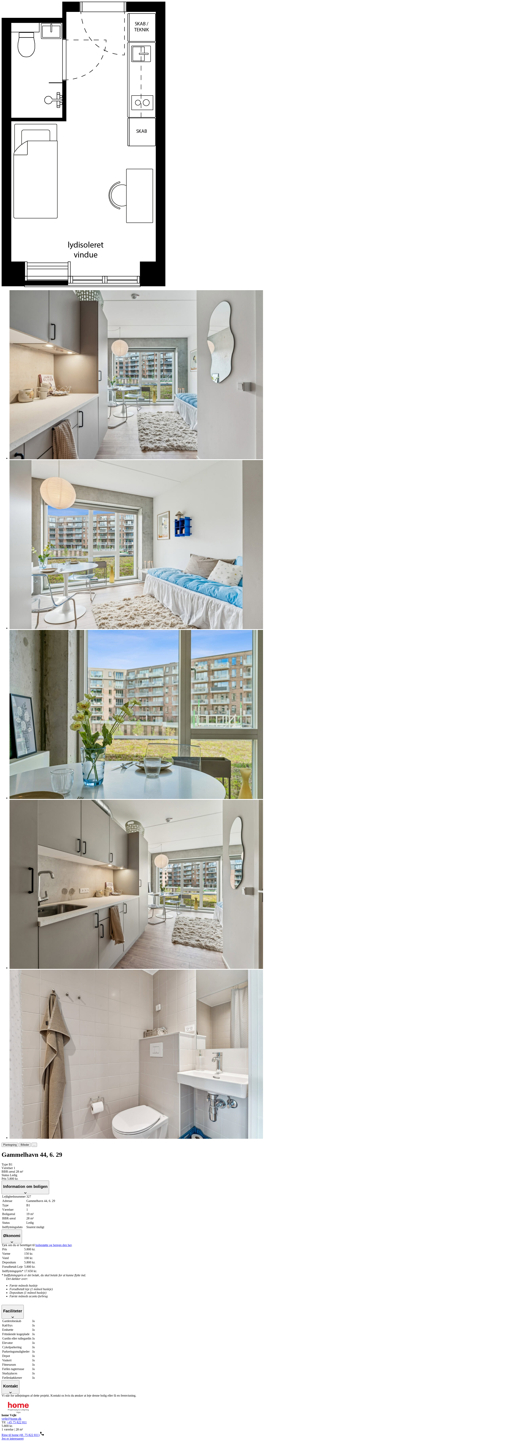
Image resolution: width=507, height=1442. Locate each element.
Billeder (25, 1144)
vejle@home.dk (11, 1418)
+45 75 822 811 (17, 1422)
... (34, 1144)
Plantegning (10, 1144)
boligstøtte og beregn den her (53, 1245)
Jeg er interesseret (13, 1438)
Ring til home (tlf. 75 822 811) (21, 1435)
